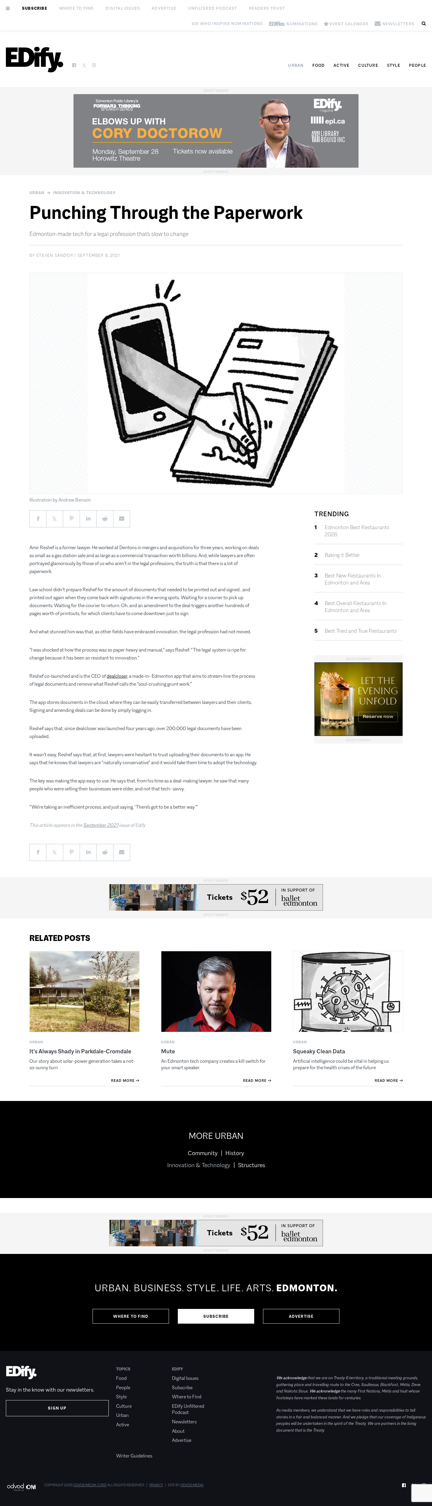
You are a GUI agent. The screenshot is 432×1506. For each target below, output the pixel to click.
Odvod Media (192, 1485)
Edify (177, 1369)
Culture (368, 65)
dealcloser (117, 676)
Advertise (164, 8)
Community (203, 1153)
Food (318, 65)
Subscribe (34, 8)
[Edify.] (34, 59)
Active (341, 65)
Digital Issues (123, 8)
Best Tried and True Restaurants (361, 630)
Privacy (156, 1485)
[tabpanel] (216, 1302)
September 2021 (100, 825)
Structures (251, 1165)
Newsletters (184, 1422)
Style (393, 65)
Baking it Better (342, 555)
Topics (123, 1369)
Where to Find (76, 8)
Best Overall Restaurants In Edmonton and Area (355, 607)
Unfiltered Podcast (212, 8)
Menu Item (127, 1447)
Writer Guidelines (134, 1456)
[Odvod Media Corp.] (21, 1487)
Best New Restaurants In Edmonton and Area (353, 579)
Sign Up (57, 1408)
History (234, 1153)
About (178, 1431)
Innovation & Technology (84, 192)
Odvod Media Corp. (90, 1485)
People (417, 65)
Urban (296, 65)
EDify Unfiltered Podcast (188, 1409)
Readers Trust (267, 8)
